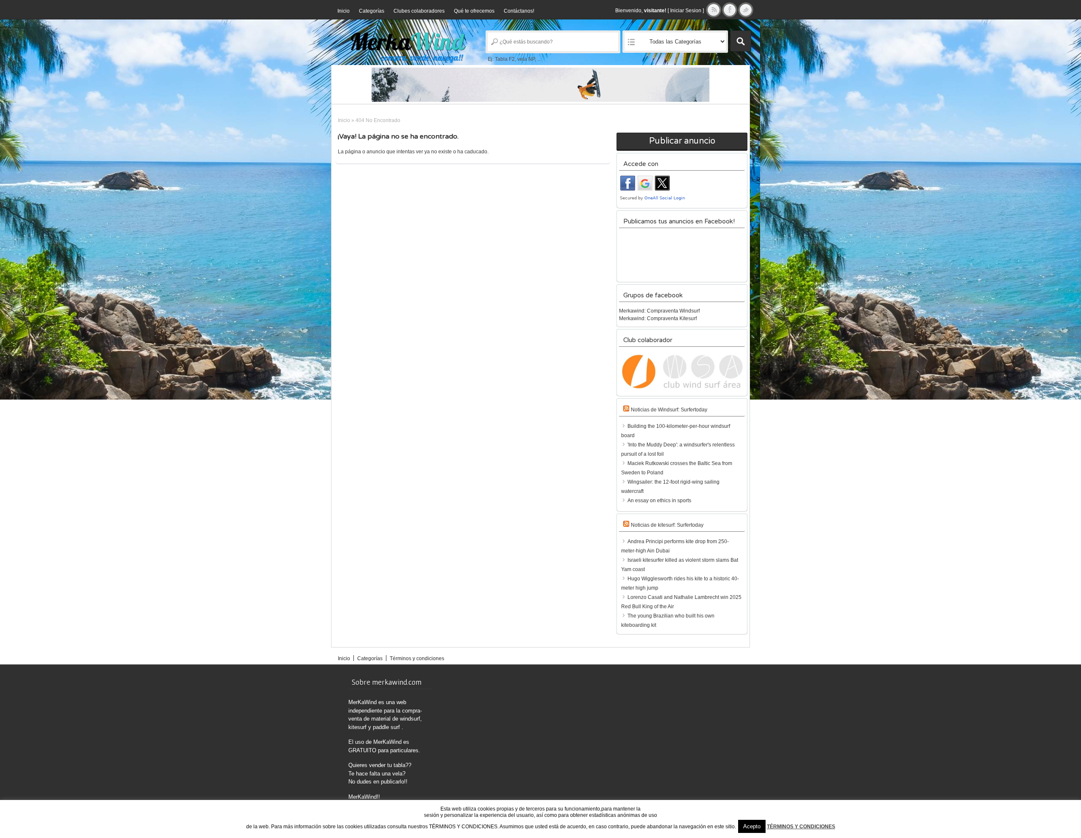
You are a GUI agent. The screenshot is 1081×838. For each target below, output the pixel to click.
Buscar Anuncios (740, 41)
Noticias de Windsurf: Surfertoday (669, 410)
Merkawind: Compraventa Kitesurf (658, 318)
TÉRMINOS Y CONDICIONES (801, 826)
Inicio (343, 11)
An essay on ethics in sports (659, 500)
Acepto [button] (752, 826)
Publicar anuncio (682, 141)
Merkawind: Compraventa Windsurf (659, 311)
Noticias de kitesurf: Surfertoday (667, 525)
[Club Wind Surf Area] (682, 372)
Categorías (371, 11)
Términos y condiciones (417, 658)
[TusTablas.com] (540, 85)
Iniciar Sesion (685, 11)
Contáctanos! (519, 11)
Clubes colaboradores (419, 11)
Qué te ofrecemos (474, 11)
